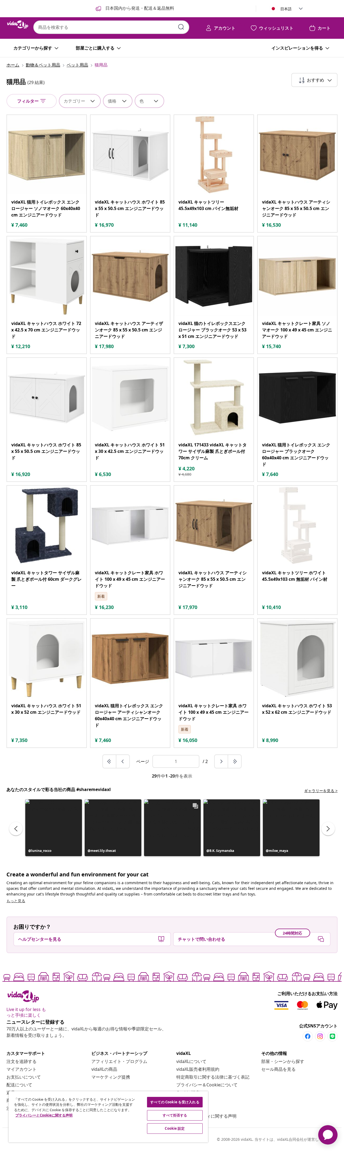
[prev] (122, 761)
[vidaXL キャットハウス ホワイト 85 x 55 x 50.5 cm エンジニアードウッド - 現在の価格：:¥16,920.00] (46, 397)
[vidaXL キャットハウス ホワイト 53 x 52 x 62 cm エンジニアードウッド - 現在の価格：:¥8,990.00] (297, 658)
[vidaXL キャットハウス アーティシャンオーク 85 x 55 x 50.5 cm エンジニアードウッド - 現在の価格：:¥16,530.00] (297, 154)
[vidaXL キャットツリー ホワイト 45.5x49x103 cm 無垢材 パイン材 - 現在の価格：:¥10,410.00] (297, 525)
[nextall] (234, 761)
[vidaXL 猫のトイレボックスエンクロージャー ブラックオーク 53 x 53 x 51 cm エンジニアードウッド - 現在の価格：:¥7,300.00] (213, 276)
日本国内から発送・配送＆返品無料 (139, 8)
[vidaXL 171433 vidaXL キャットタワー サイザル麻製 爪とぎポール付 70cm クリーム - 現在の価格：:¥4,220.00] (213, 397)
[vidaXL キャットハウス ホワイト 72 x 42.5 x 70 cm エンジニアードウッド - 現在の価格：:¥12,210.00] (46, 276)
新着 (101, 596)
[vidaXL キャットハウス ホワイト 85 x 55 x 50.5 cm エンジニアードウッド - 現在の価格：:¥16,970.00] (130, 154)
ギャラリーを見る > (321, 790)
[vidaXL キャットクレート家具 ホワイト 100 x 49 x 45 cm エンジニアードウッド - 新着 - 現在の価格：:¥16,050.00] (213, 658)
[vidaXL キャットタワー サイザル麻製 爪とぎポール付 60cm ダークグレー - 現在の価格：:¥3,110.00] (46, 525)
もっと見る (15, 900)
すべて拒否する (175, 1115)
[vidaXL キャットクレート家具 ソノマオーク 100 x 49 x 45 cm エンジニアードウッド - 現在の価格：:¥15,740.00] (297, 276)
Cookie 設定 (175, 1128)
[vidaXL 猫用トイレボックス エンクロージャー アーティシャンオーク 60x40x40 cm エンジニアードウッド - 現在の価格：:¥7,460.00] (130, 658)
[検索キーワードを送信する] (181, 27)
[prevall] (109, 761)
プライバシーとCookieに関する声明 (44, 1115)
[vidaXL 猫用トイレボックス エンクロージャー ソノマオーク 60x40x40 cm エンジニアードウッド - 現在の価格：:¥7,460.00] (46, 154)
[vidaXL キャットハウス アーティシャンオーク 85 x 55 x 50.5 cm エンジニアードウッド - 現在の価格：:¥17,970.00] (213, 525)
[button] (53, 827)
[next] (221, 761)
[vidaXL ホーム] (17, 24)
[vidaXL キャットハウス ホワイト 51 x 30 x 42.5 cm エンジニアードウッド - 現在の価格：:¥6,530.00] (130, 397)
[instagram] (320, 1036)
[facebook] (307, 1036)
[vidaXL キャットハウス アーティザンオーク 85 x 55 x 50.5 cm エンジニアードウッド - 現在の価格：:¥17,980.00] (130, 276)
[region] (108, 1116)
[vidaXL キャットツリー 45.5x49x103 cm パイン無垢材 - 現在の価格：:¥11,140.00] (213, 154)
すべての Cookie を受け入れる (174, 1102)
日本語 (286, 8)
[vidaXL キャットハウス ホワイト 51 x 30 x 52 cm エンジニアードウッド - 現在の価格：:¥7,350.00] (46, 658)
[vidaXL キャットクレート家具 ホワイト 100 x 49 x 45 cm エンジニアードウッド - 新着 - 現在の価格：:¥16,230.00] (130, 525)
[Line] (332, 1036)
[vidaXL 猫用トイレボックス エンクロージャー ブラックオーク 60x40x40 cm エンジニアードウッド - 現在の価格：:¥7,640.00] (297, 397)
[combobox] (111, 27)
